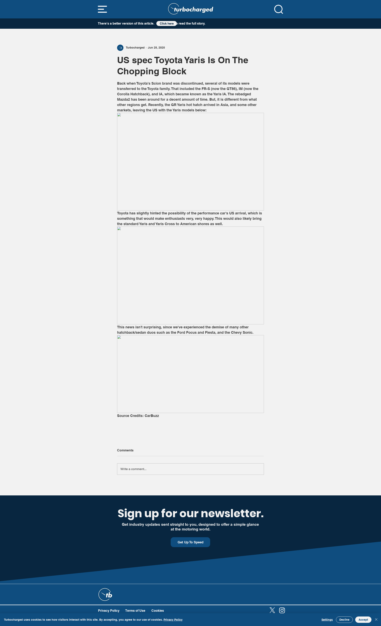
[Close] (376, 619)
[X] (272, 610)
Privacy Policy (173, 619)
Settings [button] (327, 619)
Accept (363, 619)
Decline (344, 619)
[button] (102, 9)
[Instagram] (282, 610)
